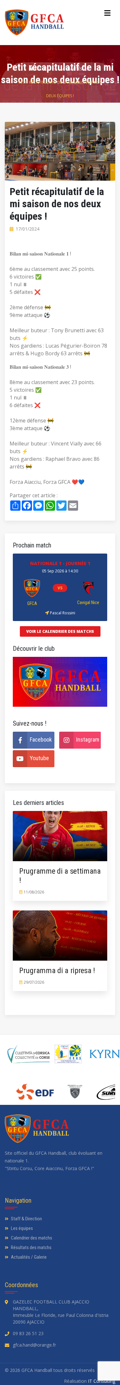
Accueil (42, 69)
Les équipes (21, 1228)
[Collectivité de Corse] (28, 1054)
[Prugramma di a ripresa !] (44, 935)
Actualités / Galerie (28, 1257)
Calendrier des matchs (31, 1238)
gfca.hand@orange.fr (34, 1345)
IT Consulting (101, 1381)
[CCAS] (68, 1054)
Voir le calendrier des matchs (60, 631)
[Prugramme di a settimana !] (44, 836)
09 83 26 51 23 (28, 1333)
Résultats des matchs (31, 1247)
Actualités (71, 69)
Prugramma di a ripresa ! (57, 970)
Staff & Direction (26, 1219)
